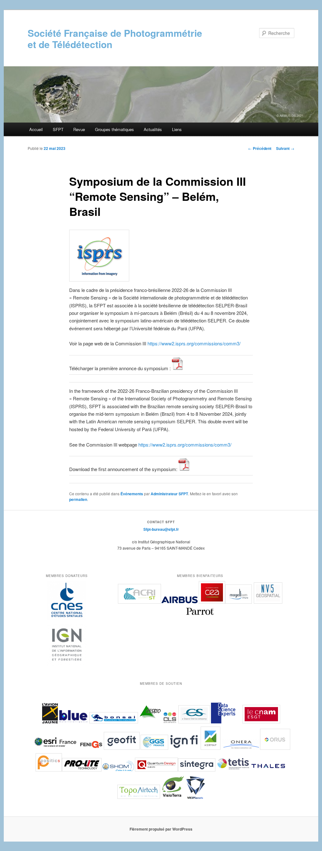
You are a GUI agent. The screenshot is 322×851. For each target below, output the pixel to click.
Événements (131, 494)
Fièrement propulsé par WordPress (161, 829)
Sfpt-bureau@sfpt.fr (161, 529)
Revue (79, 129)
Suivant (285, 148)
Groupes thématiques (114, 129)
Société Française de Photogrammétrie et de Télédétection (115, 38)
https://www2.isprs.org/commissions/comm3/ (194, 343)
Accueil (36, 129)
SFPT (58, 129)
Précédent (259, 148)
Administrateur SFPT (169, 494)
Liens (177, 129)
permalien (78, 499)
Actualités (153, 129)
